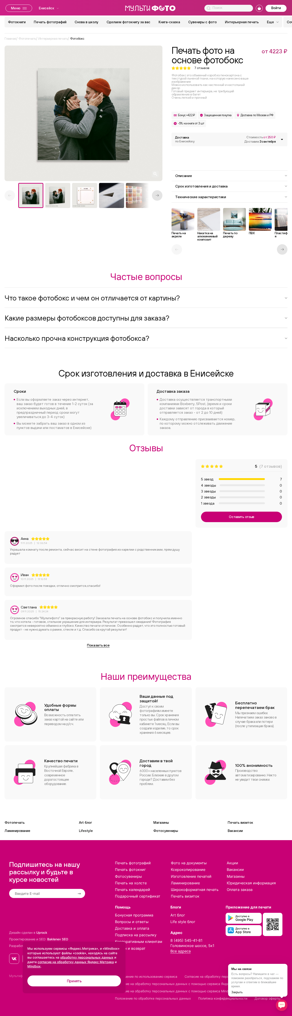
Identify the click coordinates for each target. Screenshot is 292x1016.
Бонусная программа (134, 915)
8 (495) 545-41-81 (186, 940)
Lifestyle (86, 831)
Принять (74, 981)
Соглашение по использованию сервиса (146, 976)
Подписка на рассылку (135, 935)
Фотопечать (15, 822)
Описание (183, 176)
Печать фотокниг (130, 869)
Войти (276, 8)
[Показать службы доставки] (282, 139)
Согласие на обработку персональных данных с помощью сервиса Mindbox (174, 991)
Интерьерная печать (242, 22)
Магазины (161, 822)
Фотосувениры (165, 831)
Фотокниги (17, 22)
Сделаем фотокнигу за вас (128, 22)
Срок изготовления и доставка (201, 186)
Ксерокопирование (188, 869)
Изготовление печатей (191, 876)
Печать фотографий (50, 22)
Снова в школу (86, 22)
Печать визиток (240, 822)
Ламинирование (17, 831)
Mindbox (34, 966)
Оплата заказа (240, 889)
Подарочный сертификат (137, 896)
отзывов (201, 68)
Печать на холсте (131, 883)
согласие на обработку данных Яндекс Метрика (76, 962)
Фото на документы (189, 863)
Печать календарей (132, 889)
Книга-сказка (169, 22)
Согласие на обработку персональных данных (221, 976)
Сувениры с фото (202, 22)
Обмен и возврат (130, 948)
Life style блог (182, 921)
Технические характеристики (200, 197)
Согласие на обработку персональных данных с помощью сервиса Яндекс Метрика (181, 984)
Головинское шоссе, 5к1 (192, 945)
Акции (232, 863)
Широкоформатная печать (195, 889)
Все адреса (180, 951)
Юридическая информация (251, 883)
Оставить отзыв (241, 517)
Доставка (184, 139)
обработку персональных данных (86, 957)
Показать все (98, 645)
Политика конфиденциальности (222, 998)
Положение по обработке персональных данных (153, 998)
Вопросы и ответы (132, 921)
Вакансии (235, 831)
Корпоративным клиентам (138, 941)
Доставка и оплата (132, 928)
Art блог (85, 822)
